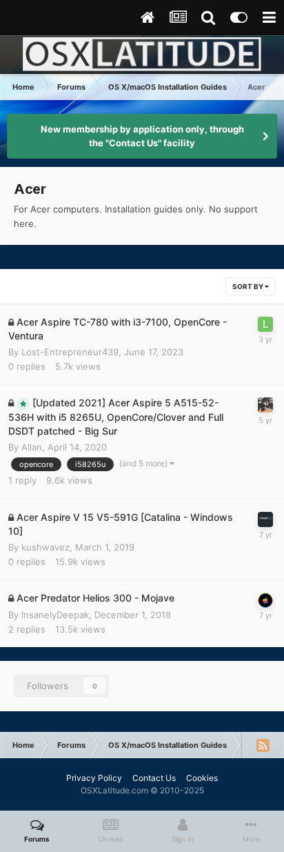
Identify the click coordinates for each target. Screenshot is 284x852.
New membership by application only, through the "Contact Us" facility (142, 135)
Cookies (202, 778)
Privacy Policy (94, 778)
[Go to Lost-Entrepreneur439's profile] (265, 324)
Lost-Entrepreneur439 (70, 351)
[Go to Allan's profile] (265, 405)
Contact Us (154, 778)
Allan (31, 447)
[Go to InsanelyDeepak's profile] (265, 600)
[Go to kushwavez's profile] (265, 519)
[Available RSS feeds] (262, 745)
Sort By (248, 286)
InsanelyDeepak (55, 614)
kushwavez (45, 547)
